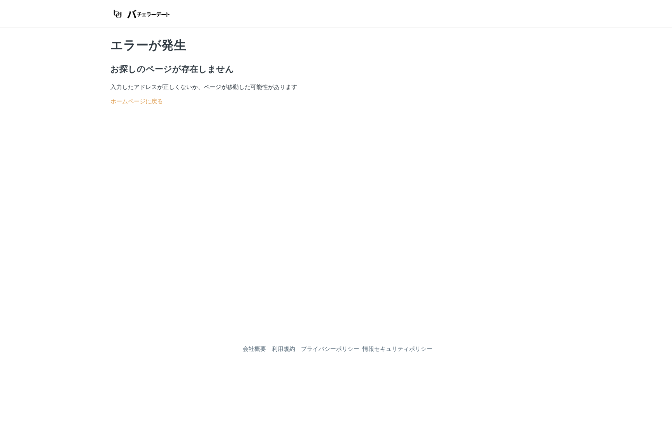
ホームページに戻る (136, 101)
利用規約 (283, 348)
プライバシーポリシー (330, 348)
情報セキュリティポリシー (397, 348)
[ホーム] (140, 14)
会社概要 (254, 348)
